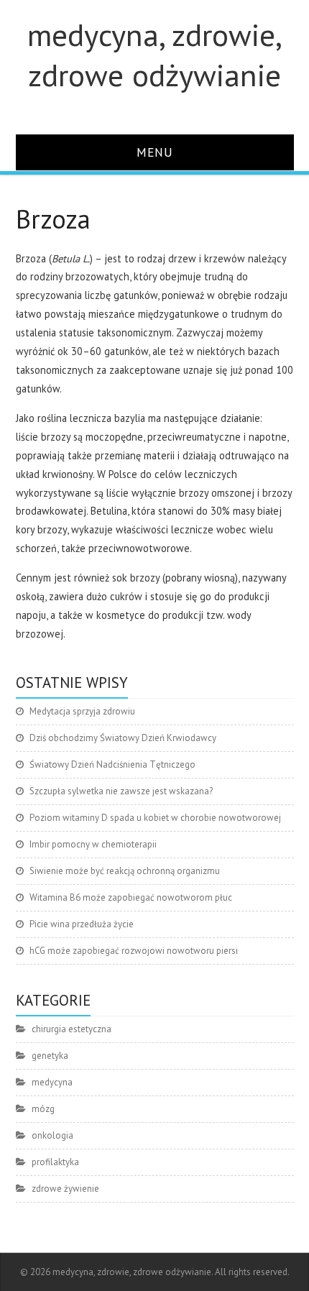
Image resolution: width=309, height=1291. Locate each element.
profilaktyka (55, 1162)
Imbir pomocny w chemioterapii (93, 844)
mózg (43, 1109)
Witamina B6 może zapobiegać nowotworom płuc (130, 897)
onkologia (52, 1135)
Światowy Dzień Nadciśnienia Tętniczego (112, 764)
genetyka (50, 1055)
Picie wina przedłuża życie (81, 924)
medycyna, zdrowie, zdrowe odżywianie (154, 54)
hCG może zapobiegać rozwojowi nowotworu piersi (133, 951)
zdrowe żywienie (65, 1188)
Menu (155, 152)
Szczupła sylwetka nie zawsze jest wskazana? (121, 791)
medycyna (52, 1082)
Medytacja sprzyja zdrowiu (82, 711)
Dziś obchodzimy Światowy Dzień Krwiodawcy (122, 738)
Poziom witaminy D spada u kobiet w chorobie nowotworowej (155, 818)
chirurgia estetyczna (71, 1029)
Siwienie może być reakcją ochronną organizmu (124, 871)
